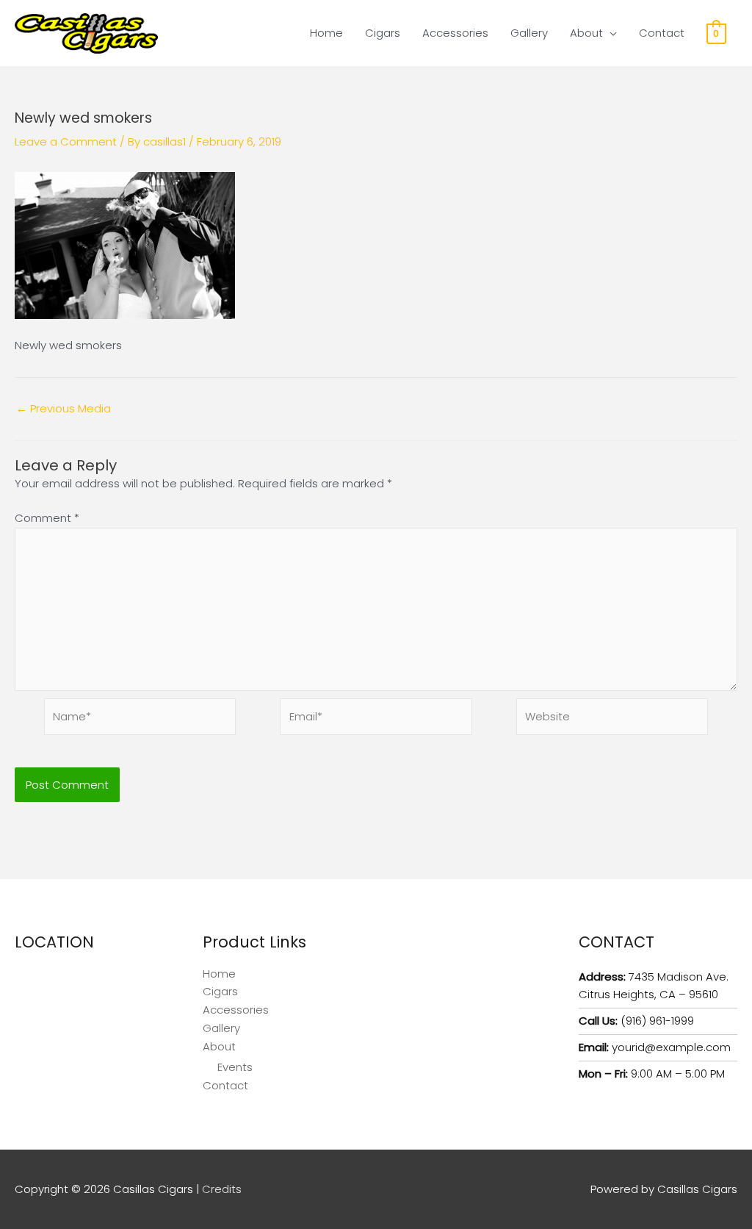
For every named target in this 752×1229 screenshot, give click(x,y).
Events (235, 1067)
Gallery (529, 32)
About (586, 32)
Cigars (382, 32)
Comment (47, 518)
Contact (661, 32)
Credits (222, 1189)
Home (326, 32)
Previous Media (63, 408)
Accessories (455, 32)
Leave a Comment (66, 141)
